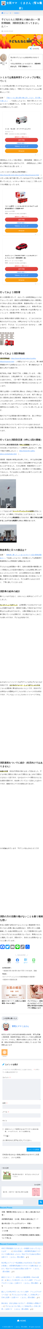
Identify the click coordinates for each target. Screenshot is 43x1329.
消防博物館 (24, 977)
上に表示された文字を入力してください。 (17, 1140)
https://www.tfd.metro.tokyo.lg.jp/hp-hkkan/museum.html (19, 175)
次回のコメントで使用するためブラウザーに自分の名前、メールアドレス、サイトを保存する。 (21, 1130)
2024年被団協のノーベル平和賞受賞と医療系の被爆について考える (21, 1236)
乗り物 (11, 971)
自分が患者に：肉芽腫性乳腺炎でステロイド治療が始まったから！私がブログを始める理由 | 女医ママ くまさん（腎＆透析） (21, 1254)
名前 (5, 1103)
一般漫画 (5, 971)
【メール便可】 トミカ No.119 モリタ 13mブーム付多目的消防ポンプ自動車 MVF (21, 207)
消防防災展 (13, 979)
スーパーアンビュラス (10, 977)
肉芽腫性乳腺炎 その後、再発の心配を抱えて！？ (20, 1219)
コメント (6, 1077)
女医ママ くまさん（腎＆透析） (24, 6)
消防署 (32, 977)
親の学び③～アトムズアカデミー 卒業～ (17, 1223)
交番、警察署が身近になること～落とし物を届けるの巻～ (21, 1213)
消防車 (5, 979)
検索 (40, 1202)
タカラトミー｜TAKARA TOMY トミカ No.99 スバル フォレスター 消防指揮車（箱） (21, 257)
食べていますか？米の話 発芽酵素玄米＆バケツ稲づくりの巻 (21, 1229)
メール (5, 1112)
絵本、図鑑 (33, 971)
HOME (22, 1321)
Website (4, 1056)
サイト (4, 1121)
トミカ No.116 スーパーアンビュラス (18, 129)
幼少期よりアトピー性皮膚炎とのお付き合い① (18, 1263)
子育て (23, 971)
